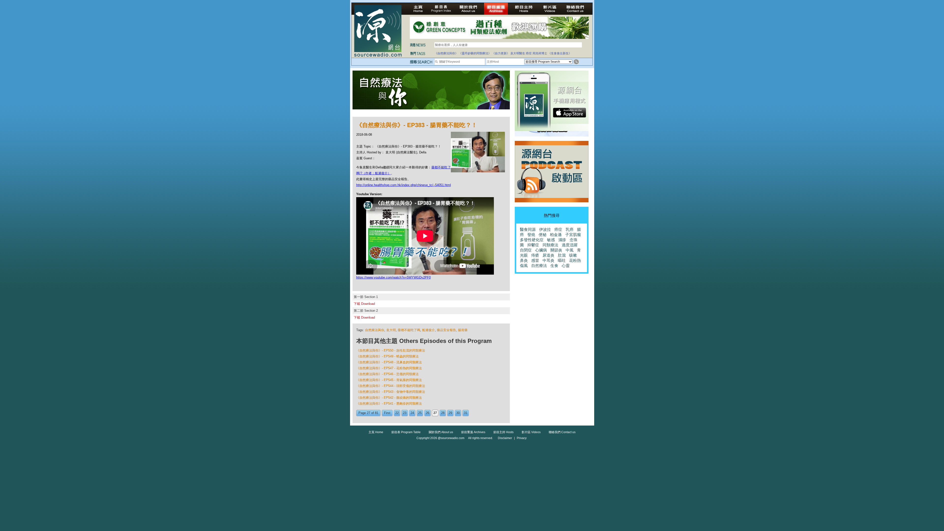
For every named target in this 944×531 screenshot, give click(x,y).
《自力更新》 (501, 53)
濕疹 (562, 240)
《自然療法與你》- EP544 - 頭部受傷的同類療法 (390, 386)
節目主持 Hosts (503, 432)
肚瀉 (562, 255)
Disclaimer (505, 438)
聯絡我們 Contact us (562, 432)
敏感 (551, 240)
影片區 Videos (531, 432)
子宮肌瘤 (573, 235)
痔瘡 (535, 255)
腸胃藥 (463, 330)
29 (450, 413)
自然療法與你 (374, 330)
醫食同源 (528, 229)
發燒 (531, 235)
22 (397, 413)
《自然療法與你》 (446, 53)
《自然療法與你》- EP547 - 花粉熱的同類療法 (389, 368)
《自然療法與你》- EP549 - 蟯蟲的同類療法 (387, 356)
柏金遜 (556, 235)
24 (412, 413)
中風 (570, 250)
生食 (554, 266)
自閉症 (526, 250)
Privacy (522, 438)
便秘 (542, 235)
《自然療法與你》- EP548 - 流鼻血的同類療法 (389, 362)
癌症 (529, 53)
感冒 (535, 260)
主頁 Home (376, 432)
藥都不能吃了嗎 (409, 330)
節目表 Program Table (406, 432)
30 (458, 413)
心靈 (566, 266)
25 (420, 413)
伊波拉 (545, 229)
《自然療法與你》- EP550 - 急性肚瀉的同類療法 (390, 350)
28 (442, 413)
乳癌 (570, 229)
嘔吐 (562, 260)
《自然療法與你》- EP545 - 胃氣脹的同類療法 (389, 380)
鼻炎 (524, 260)
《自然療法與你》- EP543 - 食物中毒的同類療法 (390, 392)
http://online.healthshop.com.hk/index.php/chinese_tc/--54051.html (403, 185)
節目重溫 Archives (473, 432)
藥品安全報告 (446, 330)
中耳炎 (548, 260)
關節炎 (556, 250)
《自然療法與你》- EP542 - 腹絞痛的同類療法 (389, 397)
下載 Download (364, 304)
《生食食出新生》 (560, 53)
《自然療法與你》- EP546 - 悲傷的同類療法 (387, 374)
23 (404, 413)
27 (435, 413)
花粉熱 (575, 260)
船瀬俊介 (428, 330)
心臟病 (541, 250)
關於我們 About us (441, 432)
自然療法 (539, 266)
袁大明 (391, 330)
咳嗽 (573, 255)
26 (427, 413)
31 (465, 413)
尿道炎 (548, 255)
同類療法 (550, 245)
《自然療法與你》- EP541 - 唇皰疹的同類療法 (389, 403)
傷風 (524, 266)
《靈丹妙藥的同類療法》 (475, 53)
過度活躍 (569, 245)
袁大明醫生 (517, 53)
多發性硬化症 (532, 240)
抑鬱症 (533, 245)
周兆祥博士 (539, 53)
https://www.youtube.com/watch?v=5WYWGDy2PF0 (393, 277)
